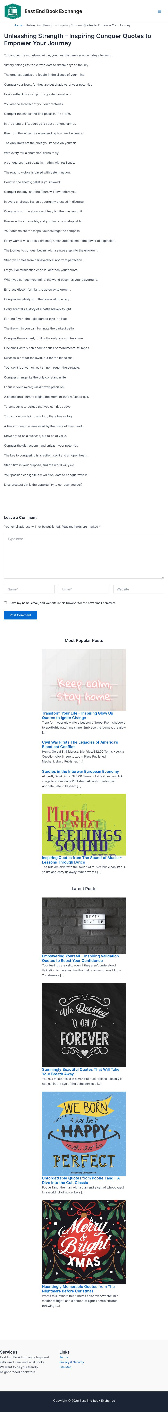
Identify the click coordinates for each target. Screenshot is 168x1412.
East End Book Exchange (53, 11)
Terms (63, 1357)
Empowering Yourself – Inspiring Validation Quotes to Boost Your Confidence (80, 958)
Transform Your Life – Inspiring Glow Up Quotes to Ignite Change (77, 715)
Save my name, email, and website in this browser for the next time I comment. (63, 603)
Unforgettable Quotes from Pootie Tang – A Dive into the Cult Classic (81, 1180)
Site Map (65, 1367)
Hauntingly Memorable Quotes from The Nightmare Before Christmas (78, 1288)
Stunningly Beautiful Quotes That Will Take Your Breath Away (80, 1071)
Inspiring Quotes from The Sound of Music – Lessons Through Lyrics (81, 859)
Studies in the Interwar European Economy (80, 771)
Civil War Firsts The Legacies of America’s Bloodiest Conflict (80, 744)
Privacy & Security (71, 1362)
